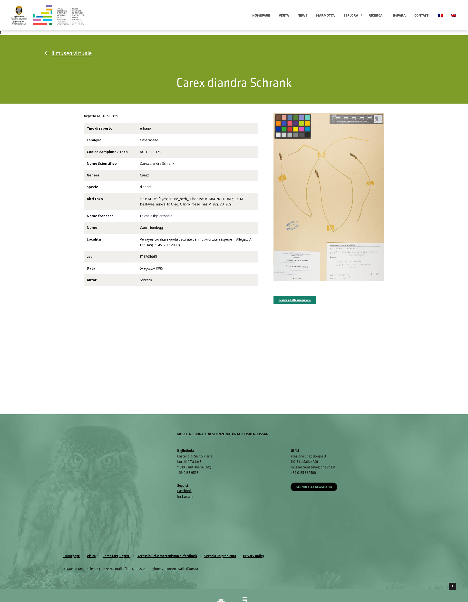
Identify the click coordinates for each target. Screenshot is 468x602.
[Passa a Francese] (440, 15)
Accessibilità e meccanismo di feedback (167, 555)
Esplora (350, 15)
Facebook (184, 490)
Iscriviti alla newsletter (314, 487)
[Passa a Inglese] (453, 15)
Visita (284, 15)
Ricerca (375, 15)
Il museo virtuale (71, 53)
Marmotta (325, 15)
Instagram (185, 496)
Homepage (261, 15)
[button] (361, 15)
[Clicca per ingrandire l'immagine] (328, 197)
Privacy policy (253, 555)
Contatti (421, 15)
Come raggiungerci (116, 555)
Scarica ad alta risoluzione (295, 300)
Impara (399, 15)
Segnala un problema (220, 555)
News (302, 15)
